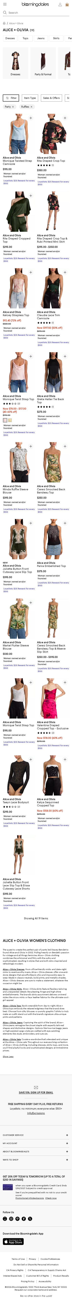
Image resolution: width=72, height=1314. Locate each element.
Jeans (41, 38)
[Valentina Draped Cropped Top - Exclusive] (53, 698)
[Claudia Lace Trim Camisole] (53, 288)
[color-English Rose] (5, 420)
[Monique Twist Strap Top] (19, 372)
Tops (25, 38)
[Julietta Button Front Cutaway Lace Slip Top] (19, 539)
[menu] (5, 4)
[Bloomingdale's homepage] (5, 23)
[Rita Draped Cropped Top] (19, 211)
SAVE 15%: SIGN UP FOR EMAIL (36, 1092)
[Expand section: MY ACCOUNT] (36, 1143)
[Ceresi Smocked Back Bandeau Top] (53, 462)
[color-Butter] (10, 420)
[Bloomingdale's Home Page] (35, 4)
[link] (19, 170)
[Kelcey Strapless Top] (19, 288)
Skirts (56, 38)
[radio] (5, 420)
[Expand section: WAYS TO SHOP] (36, 1160)
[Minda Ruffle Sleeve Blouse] (19, 462)
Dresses (10, 38)
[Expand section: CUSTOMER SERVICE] (36, 1135)
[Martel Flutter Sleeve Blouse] (19, 618)
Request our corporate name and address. (36, 1290)
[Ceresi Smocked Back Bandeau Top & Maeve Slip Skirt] (53, 618)
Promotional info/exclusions (30, 1198)
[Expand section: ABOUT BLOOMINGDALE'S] (36, 1152)
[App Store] (13, 1241)
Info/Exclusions (36, 1113)
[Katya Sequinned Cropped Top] (53, 775)
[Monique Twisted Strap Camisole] (19, 134)
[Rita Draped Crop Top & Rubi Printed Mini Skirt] (53, 211)
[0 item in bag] (67, 4)
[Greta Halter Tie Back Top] (53, 372)
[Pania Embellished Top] (53, 539)
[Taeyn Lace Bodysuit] (19, 775)
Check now (51, 1198)
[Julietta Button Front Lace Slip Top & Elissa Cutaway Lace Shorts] (19, 855)
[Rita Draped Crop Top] (53, 134)
